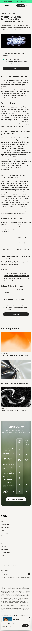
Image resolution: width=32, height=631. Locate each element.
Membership (4, 549)
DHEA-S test (10, 262)
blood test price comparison (9, 264)
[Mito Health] (4, 516)
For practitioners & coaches (9, 566)
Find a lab (4, 536)
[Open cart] (29, 5)
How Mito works (5, 552)
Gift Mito (3, 530)
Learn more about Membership (16, 499)
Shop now (16, 68)
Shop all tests (5, 524)
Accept (25, 625)
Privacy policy (4, 615)
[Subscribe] (29, 574)
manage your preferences (8, 627)
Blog (2, 555)
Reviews (3, 546)
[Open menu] (2, 5)
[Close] (29, 618)
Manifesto (4, 563)
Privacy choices (13, 615)
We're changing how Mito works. (15, 1)
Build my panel (20, 5)
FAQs (2, 544)
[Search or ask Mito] (27, 5)
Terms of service (22, 615)
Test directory (5, 533)
